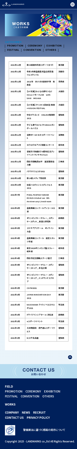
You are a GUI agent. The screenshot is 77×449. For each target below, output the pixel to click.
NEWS (26, 412)
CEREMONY (35, 46)
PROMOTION (15, 46)
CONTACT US (14, 417)
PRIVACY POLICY (38, 417)
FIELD (9, 386)
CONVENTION (32, 50)
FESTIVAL (13, 50)
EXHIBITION (54, 46)
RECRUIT (39, 412)
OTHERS (50, 50)
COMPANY (12, 412)
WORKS (10, 404)
